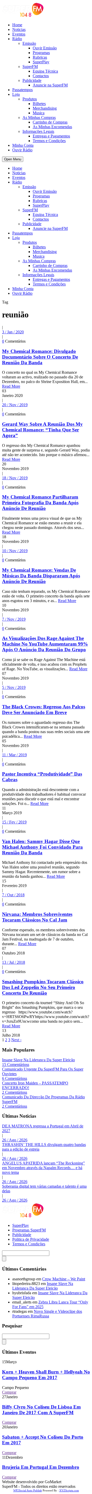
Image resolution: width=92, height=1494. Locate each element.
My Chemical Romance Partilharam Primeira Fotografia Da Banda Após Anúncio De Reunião (40, 502)
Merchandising (45, 108)
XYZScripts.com (69, 1490)
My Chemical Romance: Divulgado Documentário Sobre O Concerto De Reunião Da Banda (40, 357)
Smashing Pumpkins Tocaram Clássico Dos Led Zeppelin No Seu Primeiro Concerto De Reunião (43, 987)
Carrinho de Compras (50, 122)
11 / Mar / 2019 (14, 755)
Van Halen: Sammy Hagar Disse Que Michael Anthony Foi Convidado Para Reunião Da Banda (42, 847)
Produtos (29, 99)
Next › (16, 1040)
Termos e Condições (49, 140)
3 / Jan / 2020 (13, 332)
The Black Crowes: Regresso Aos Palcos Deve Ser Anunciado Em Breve (43, 709)
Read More (11, 386)
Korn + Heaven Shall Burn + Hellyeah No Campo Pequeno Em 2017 (46, 1374)
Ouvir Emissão (45, 48)
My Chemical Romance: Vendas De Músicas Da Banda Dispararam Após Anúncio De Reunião (41, 575)
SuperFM (30, 66)
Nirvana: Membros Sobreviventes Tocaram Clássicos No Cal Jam (37, 917)
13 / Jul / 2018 (13, 962)
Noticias (19, 29)
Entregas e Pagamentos (51, 136)
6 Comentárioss (14, 1078)
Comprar (9, 1392)
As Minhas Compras (39, 117)
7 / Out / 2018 (13, 895)
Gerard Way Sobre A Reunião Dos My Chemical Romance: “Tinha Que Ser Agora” (42, 429)
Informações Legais (38, 131)
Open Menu (12, 159)
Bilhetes (39, 103)
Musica (38, 113)
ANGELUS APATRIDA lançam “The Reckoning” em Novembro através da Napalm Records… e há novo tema (43, 1168)
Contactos (41, 76)
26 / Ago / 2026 (14, 1140)
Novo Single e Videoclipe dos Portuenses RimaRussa (47, 1313)
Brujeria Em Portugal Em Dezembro (40, 1467)
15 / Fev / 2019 (14, 822)
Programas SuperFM (29, 1230)
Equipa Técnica (45, 71)
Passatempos (22, 90)
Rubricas (40, 57)
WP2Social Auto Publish (27, 1490)
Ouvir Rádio (22, 150)
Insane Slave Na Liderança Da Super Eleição (38, 1060)
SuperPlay (41, 62)
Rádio (17, 39)
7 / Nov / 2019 (14, 619)
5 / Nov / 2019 (14, 687)
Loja (16, 94)
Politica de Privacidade (30, 1239)
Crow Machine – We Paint (63, 1279)
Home (17, 25)
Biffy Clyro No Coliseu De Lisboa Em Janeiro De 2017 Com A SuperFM (41, 1409)
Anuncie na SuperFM (50, 85)
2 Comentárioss (14, 1092)
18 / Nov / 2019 (15, 478)
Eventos (18, 34)
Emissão (29, 43)
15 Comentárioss (15, 1064)
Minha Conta (22, 145)
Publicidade (31, 80)
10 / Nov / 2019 (15, 551)
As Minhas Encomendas (52, 127)
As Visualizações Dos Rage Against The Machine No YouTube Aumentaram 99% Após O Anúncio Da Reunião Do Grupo (45, 644)
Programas (41, 52)
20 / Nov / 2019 (15, 405)
